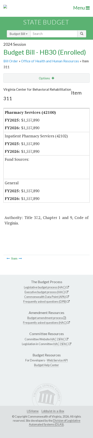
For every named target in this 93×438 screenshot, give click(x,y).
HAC (53, 339)
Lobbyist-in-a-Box (53, 411)
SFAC (61, 339)
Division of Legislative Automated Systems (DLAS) (54, 422)
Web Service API (57, 360)
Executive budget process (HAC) (45, 292)
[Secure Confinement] (8, 258)
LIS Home (33, 411)
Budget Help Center (46, 365)
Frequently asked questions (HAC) (45, 322)
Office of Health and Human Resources (50, 61)
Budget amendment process (45, 318)
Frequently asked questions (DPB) (44, 301)
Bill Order (10, 61)
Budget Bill (18, 34)
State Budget (46, 22)
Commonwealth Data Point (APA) (45, 297)
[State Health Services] (20, 258)
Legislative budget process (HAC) (45, 287)
